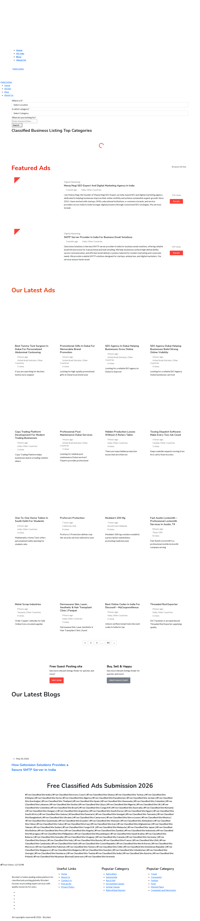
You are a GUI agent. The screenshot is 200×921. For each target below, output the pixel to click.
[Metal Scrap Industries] (32, 578)
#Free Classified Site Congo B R (94, 807)
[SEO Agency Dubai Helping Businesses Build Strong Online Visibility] (167, 320)
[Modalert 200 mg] (122, 492)
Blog (18, 56)
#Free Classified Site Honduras (50, 853)
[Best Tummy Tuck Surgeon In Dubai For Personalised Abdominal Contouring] (32, 320)
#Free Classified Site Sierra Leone (123, 817)
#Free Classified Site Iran (103, 824)
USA (74, 526)
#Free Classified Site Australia (127, 807)
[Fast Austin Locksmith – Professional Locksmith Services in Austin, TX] (167, 492)
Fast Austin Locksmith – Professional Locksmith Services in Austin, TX (163, 521)
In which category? (20, 109)
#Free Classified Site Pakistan (51, 846)
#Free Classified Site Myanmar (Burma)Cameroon (59, 856)
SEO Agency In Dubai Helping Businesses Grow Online (122, 347)
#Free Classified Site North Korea (133, 843)
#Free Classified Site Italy (60, 840)
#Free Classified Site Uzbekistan (129, 850)
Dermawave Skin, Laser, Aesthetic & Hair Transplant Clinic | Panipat (76, 607)
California (66, 526)
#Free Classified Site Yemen (81, 846)
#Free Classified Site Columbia (149, 801)
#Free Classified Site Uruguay (79, 837)
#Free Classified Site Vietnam (104, 820)
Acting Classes (113, 887)
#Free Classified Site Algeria (77, 798)
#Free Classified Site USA (145, 840)
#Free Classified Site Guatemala (41, 820)
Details (176, 201)
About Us (21, 60)
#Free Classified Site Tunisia (81, 853)
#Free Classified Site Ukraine (57, 817)
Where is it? (17, 100)
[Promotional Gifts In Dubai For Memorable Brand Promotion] (77, 320)
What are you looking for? (24, 117)
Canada (156, 443)
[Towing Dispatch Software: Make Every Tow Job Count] (167, 406)
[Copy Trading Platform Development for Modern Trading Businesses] (32, 406)
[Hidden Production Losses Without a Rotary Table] (122, 406)
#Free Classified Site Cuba (50, 824)
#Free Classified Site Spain (86, 801)
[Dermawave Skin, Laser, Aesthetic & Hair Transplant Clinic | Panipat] (77, 578)
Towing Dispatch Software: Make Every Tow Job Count (165, 433)
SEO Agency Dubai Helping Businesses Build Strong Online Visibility (165, 349)
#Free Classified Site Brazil (64, 807)
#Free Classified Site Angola (79, 830)
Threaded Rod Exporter (164, 604)
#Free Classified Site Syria (48, 798)
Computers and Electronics (163, 890)
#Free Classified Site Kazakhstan (108, 798)
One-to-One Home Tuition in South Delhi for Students (31, 519)
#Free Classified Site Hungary (41, 811)
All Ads (20, 53)
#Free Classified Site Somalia (48, 837)
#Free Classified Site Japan (141, 827)
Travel (154, 874)
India (19, 446)
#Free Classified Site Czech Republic (97, 843)
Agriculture (32, 146)
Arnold (110, 526)
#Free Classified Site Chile (109, 846)
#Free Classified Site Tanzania (141, 814)
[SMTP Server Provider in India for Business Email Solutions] (35, 250)
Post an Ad (66, 883)
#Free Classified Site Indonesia (140, 830)
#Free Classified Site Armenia (100, 856)
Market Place (157, 887)
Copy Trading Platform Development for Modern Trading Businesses (30, 435)
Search (16, 125)
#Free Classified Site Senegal (110, 814)
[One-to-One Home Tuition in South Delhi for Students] (32, 492)
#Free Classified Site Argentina (72, 811)
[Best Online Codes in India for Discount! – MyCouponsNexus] (122, 578)
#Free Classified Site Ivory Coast (68, 794)
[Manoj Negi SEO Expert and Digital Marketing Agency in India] (35, 198)
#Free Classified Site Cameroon (89, 817)
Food (153, 883)
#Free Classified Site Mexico (156, 817)
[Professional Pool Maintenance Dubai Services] (77, 406)
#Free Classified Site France (117, 840)
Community (167, 146)
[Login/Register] (15, 65)
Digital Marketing (72, 182)
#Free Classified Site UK (149, 804)
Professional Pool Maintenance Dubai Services (76, 433)
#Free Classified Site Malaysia (111, 827)
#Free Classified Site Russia (88, 840)
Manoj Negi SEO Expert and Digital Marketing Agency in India (99, 185)
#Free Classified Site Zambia (109, 830)
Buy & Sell (122, 146)
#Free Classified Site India (38, 794)
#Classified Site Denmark (81, 814)
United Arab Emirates (26, 360)
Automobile (77, 146)
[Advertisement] (81, 20)
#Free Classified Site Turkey (130, 794)
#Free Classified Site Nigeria (121, 804)
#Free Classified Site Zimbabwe (137, 820)
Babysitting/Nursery (115, 890)
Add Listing (18, 68)
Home (19, 50)
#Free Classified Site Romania (158, 807)
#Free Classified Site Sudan (47, 827)
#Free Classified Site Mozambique (92, 833)
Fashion (154, 880)
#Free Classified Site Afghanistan (134, 824)
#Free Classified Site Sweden (96, 850)
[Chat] (12, 65)
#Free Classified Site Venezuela (116, 801)
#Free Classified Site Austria (137, 853)
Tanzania (21, 612)
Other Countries (30, 446)
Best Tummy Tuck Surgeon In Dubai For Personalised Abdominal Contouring (31, 349)
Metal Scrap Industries (28, 604)
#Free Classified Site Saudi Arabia (127, 833)
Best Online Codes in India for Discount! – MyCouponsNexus (122, 606)
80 (108, 642)
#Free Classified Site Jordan (141, 798)
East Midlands (120, 526)
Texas (155, 532)
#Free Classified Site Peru (51, 830)
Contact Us (66, 880)
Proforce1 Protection (72, 518)
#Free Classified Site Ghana (100, 794)
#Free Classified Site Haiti (64, 843)
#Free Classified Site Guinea (53, 814)
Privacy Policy (67, 887)
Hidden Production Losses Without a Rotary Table (120, 433)
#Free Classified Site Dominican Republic (144, 846)
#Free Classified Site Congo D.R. (79, 827)
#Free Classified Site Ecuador (73, 820)
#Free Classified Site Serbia (63, 804)
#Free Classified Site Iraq (76, 824)
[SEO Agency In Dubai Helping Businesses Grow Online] (122, 320)
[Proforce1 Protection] (77, 492)
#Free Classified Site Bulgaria (66, 850)
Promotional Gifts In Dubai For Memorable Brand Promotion (77, 349)
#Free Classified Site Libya (92, 804)
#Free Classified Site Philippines (57, 833)
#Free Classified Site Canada (110, 837)
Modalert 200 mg (115, 518)
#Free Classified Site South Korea (106, 811)
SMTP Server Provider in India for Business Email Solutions (98, 237)
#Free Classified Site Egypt (138, 811)
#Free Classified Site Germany (141, 837)
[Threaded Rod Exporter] (167, 578)
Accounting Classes (115, 883)
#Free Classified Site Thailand (57, 801)
